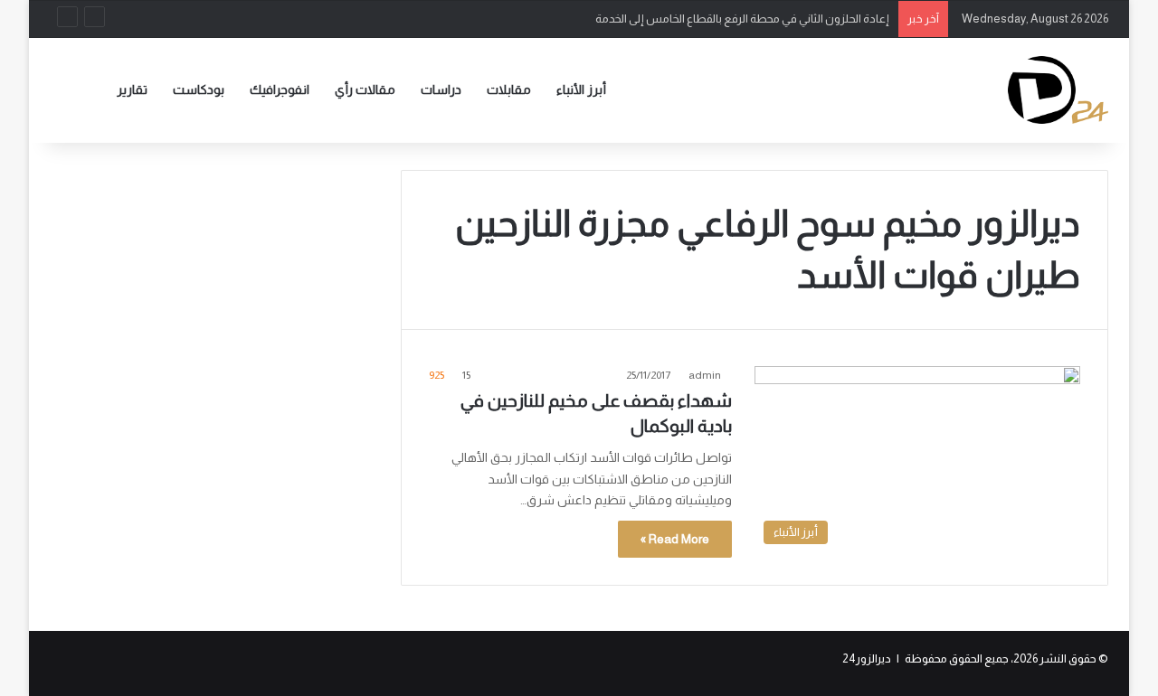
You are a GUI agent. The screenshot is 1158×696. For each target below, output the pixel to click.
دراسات (441, 89)
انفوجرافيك (279, 89)
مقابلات (509, 89)
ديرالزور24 (866, 658)
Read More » (675, 538)
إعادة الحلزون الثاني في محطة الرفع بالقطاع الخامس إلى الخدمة (742, 18)
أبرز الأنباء (581, 89)
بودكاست (198, 89)
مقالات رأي (365, 89)
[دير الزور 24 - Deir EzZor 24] (1058, 90)
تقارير (132, 89)
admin (704, 375)
